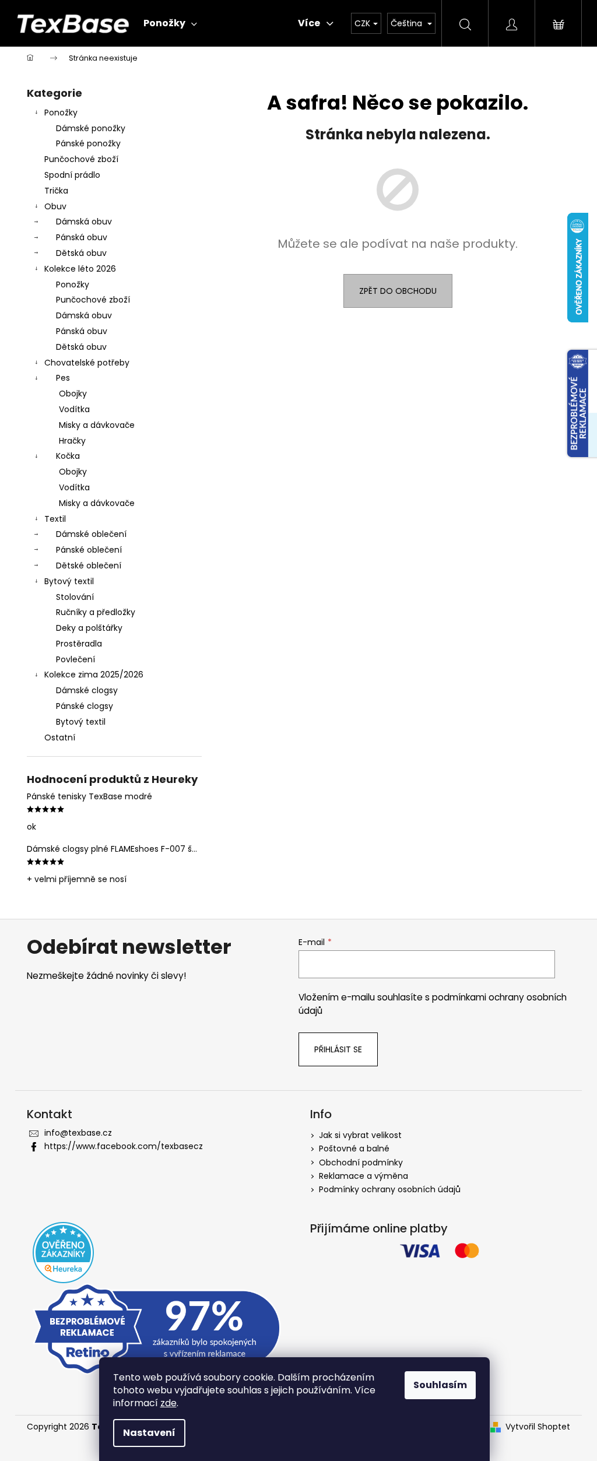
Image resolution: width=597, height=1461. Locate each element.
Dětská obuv (81, 253)
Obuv (55, 206)
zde (168, 1403)
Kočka (68, 456)
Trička (56, 190)
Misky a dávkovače (97, 425)
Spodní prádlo (72, 175)
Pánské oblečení (89, 550)
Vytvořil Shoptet (537, 1426)
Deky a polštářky (89, 628)
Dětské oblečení (88, 565)
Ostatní (59, 737)
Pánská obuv (81, 237)
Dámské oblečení (91, 534)
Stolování (75, 597)
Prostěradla (79, 643)
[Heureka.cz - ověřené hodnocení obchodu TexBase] (63, 1252)
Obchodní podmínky (361, 1162)
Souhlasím (440, 1385)
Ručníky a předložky (95, 612)
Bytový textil (69, 581)
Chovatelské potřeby (86, 362)
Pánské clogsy (84, 706)
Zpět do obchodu (398, 291)
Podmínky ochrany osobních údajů (390, 1189)
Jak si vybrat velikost (360, 1135)
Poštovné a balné (354, 1148)
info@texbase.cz (78, 1133)
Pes (63, 378)
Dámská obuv (84, 221)
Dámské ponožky (90, 128)
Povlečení (75, 659)
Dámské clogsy (87, 690)
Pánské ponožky (88, 143)
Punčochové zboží (81, 159)
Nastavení (149, 1432)
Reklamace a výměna (363, 1176)
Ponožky (61, 112)
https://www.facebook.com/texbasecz (123, 1146)
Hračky (72, 441)
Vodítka (74, 409)
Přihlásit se (338, 1049)
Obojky (73, 393)
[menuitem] (170, 23)
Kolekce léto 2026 (80, 269)
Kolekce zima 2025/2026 (93, 674)
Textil (55, 519)
